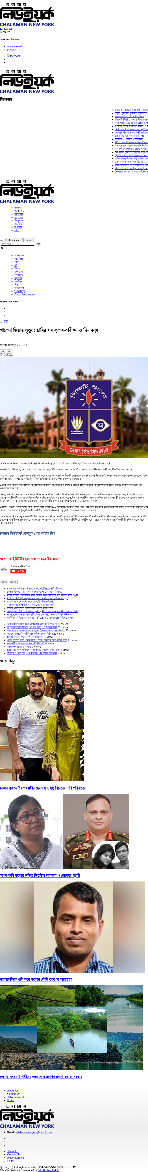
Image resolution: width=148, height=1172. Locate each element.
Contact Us (13, 1093)
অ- (9, 351)
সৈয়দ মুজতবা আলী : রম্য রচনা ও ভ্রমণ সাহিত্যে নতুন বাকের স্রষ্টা (37, 640)
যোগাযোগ (11, 49)
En (1, 28)
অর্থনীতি (18, 227)
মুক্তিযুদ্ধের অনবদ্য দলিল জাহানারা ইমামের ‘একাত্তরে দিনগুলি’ (36, 630)
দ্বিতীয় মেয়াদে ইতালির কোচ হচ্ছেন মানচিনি (123, 155)
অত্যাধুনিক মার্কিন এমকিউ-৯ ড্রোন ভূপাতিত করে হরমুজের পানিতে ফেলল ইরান (42, 611)
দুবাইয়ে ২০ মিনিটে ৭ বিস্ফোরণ (118, 139)
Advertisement (15, 1097)
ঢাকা (6, 321)
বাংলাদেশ (18, 217)
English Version (13, 240)
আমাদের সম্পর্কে (14, 46)
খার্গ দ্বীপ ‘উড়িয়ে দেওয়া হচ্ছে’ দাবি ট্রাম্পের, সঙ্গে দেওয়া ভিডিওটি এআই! (40, 617)
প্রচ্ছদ (17, 207)
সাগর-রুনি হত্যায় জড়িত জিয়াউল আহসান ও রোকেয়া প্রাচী (40, 875)
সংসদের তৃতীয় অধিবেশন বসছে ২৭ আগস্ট (123, 126)
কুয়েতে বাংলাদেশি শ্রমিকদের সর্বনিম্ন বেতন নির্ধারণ (30, 633)
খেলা (16, 230)
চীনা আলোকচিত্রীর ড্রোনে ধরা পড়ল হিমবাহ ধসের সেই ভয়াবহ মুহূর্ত (37, 598)
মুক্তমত (18, 278)
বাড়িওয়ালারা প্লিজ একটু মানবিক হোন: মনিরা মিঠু (125, 158)
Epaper (8, 28)
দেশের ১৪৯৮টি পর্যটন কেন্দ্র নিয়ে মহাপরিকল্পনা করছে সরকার (41, 1076)
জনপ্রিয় (13, 582)
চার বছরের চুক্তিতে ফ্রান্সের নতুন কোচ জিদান (124, 152)
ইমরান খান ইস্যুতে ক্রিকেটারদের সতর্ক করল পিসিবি (30, 608)
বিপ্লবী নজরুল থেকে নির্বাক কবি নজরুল (24, 636)
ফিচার (17, 268)
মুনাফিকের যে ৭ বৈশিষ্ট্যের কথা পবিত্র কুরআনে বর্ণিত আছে (33, 649)
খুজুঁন (38, 244)
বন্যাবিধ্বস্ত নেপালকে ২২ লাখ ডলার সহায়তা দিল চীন (31, 604)
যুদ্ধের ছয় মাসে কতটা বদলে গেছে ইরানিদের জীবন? (30, 601)
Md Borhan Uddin (48, 1170)
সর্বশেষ (4, 582)
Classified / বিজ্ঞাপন (24, 294)
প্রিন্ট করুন (8, 355)
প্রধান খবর (19, 210)
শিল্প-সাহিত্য (19, 291)
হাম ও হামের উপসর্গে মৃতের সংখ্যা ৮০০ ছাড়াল (125, 168)
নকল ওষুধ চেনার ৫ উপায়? (19, 646)
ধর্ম (15, 265)
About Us (12, 1090)
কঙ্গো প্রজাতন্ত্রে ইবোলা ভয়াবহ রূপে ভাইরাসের (125, 122)
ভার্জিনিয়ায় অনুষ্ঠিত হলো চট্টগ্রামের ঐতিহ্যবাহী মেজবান (32, 623)
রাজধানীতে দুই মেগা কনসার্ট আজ (118, 135)
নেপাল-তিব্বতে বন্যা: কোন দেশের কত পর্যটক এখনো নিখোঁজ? (34, 591)
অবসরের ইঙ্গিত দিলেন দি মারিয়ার (118, 116)
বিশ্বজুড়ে (18, 220)
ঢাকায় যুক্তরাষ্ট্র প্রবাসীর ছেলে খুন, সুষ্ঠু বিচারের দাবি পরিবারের (34, 588)
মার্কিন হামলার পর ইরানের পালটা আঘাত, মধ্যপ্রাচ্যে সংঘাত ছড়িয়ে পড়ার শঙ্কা (42, 595)
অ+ (3, 351)
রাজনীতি (18, 223)
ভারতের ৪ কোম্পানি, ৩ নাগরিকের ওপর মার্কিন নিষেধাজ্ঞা (32, 653)
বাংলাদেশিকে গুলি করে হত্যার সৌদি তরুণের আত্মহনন (36, 979)
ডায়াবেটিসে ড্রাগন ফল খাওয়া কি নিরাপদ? (26, 643)
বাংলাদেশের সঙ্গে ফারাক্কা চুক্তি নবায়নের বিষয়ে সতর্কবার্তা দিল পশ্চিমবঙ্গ (39, 614)
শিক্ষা (16, 284)
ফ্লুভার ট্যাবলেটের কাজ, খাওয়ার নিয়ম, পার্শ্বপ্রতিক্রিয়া (32, 627)
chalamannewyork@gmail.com (34, 1132)
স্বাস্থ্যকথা (19, 287)
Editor (10, 1100)
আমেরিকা (18, 214)
